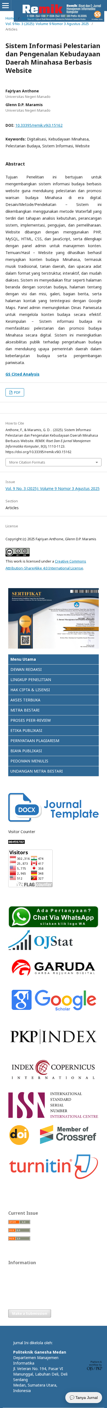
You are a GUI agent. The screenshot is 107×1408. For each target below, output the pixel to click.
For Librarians (19, 1288)
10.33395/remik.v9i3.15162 (39, 125)
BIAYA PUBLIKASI (26, 750)
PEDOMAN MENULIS (29, 761)
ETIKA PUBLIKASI (26, 730)
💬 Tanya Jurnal (84, 1397)
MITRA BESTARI (25, 710)
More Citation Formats (27, 462)
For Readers (18, 1272)
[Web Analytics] (16, 842)
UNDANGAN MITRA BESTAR (35, 771)
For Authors (17, 1280)
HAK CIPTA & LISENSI (30, 689)
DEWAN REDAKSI (26, 669)
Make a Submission (29, 1313)
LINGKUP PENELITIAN (30, 679)
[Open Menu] (5, 5)
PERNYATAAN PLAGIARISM (34, 740)
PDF (16, 392)
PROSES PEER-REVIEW (30, 720)
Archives (29, 18)
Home (10, 18)
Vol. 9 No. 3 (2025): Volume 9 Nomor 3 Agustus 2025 (47, 23)
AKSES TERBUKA (25, 699)
